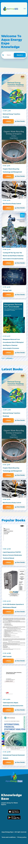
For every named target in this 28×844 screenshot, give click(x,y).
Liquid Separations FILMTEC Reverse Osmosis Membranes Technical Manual (12, 555)
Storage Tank (7, 290)
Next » (11, 358)
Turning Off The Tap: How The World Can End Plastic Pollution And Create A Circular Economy (13, 255)
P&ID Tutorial (7, 656)
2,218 (7, 358)
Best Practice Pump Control (12, 203)
